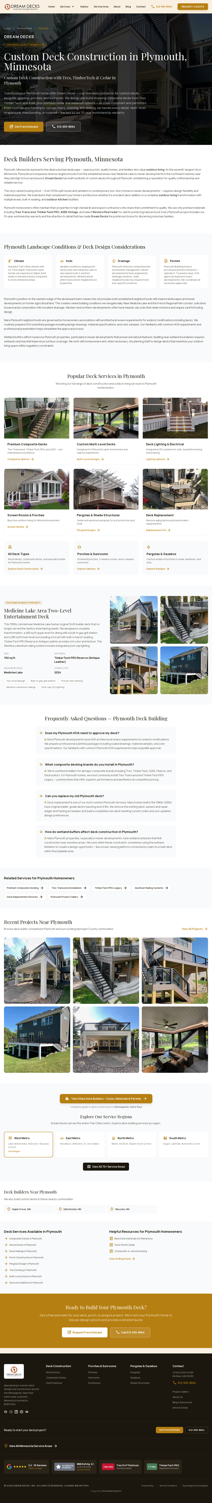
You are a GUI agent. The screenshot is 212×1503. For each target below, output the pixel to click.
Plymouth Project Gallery (67, 897)
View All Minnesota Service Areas (30, 1446)
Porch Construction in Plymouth (24, 1257)
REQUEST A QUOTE (193, 6)
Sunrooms (93, 1377)
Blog (128, 6)
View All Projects (195, 929)
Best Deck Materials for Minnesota (131, 1239)
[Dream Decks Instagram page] (11, 1411)
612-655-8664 (161, 7)
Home (51, 6)
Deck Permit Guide (122, 1245)
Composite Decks (56, 1377)
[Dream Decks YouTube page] (26, 1411)
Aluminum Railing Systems (152, 888)
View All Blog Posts (122, 1259)
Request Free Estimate (84, 1332)
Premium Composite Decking (25, 888)
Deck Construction (58, 1366)
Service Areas (24, 28)
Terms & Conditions (168, 1485)
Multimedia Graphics (111, 1491)
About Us (178, 1397)
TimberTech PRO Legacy (111, 888)
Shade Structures (140, 1382)
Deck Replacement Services (25, 897)
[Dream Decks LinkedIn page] (16, 1411)
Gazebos (135, 1377)
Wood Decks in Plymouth (20, 1245)
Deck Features (54, 1382)
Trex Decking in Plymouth (20, 1270)
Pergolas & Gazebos (143, 1366)
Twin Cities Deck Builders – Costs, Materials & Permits (106, 1098)
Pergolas (135, 1372)
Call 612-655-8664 (130, 1332)
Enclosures (94, 1382)
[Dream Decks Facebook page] (5, 1411)
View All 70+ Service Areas (106, 1166)
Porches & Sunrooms (102, 1366)
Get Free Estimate (23, 126)
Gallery (84, 6)
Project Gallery (181, 1391)
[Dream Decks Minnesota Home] (22, 7)
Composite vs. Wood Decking (128, 1251)
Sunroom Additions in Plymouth (23, 1283)
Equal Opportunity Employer (195, 1485)
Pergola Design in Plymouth (21, 1264)
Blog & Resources (182, 1402)
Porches (92, 1372)
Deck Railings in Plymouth (20, 1251)
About (117, 6)
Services (67, 7)
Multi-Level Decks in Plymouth (23, 1276)
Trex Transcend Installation (69, 888)
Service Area (101, 6)
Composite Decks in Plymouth (23, 1239)
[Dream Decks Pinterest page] (21, 1411)
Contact (141, 6)
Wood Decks (53, 1372)
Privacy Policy (148, 1485)
